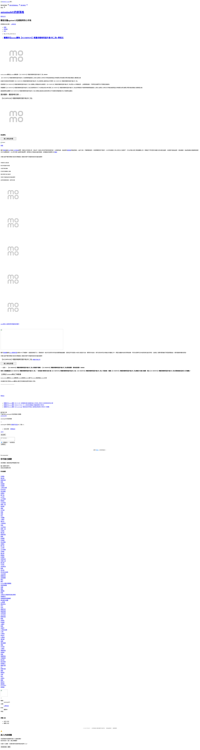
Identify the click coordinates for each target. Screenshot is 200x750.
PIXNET (88, 728)
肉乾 (2, 514)
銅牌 (2, 626)
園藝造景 (3, 576)
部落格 (6, 29)
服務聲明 (115, 728)
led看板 (3, 637)
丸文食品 (15, 150)
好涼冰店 (3, 489)
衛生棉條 (3, 661)
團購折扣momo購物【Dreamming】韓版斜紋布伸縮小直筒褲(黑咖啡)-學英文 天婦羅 (26, 407)
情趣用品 (3, 650)
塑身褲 (2, 684)
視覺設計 (12, 429)
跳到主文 (3, 16)
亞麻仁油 (3, 561)
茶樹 (2, 674)
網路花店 (3, 609)
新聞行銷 (3, 669)
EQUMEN (3, 685)
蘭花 (2, 581)
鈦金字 (2, 635)
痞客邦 (13, 424)
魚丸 (2, 515)
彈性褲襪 (3, 643)
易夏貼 (2, 493)
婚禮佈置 (3, 611)
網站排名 (3, 604)
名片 (5, 31)
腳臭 (2, 482)
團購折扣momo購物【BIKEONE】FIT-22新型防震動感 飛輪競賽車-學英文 (24, 405)
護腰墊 (2, 591)
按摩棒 (2, 652)
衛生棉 (2, 660)
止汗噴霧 (3, 499)
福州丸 (2, 521)
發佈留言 (3, 444)
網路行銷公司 (36, 359)
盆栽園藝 (3, 577)
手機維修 (3, 658)
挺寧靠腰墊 (4, 585)
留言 (16, 424)
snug (2, 324)
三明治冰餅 (4, 487)
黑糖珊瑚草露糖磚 (6, 598)
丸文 (9, 150)
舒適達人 (3, 663)
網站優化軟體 (4, 600)
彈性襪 (2, 639)
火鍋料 (2, 519)
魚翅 (2, 525)
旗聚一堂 (3, 504)
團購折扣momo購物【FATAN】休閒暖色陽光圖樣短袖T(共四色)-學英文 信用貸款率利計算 (28, 403)
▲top (2, 431)
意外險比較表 (4, 572)
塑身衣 (2, 682)
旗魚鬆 (69, 150)
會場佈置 (3, 613)
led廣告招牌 (4, 630)
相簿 (5, 27)
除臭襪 (5, 352)
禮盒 (55, 152)
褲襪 (2, 641)
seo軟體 (3, 602)
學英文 (2, 395)
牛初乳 (2, 564)
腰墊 (2, 589)
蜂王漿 (2, 562)
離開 (9, 746)
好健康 (2, 557)
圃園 (2, 680)
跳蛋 (2, 654)
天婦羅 (2, 517)
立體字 (2, 624)
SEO (2, 605)
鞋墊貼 (2, 500)
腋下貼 (2, 495)
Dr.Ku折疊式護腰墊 (6, 583)
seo (1, 667)
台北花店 (3, 615)
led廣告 (3, 633)
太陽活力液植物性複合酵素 (8, 594)
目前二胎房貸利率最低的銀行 (11, 324)
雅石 (2, 579)
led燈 (2, 631)
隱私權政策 (108, 728)
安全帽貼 (3, 491)
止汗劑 (2, 497)
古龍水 (2, 678)
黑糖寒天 (3, 596)
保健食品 (3, 559)
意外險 (2, 570)
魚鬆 (2, 145)
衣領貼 (2, 476)
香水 (2, 676)
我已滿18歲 (3, 746)
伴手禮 (2, 510)
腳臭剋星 (14, 352)
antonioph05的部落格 (12, 12)
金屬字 (2, 628)
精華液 (2, 672)
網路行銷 (3, 665)
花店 (2, 607)
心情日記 (13, 24)
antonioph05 (4, 415)
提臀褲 (2, 687)
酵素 (2, 568)
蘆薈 (2, 670)
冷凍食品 (3, 523)
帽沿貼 (2, 478)
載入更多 (3, 434)
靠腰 (2, 587)
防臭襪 (2, 485)
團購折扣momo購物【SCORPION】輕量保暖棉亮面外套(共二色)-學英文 (34, 38)
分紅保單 (3, 574)
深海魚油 (3, 566)
